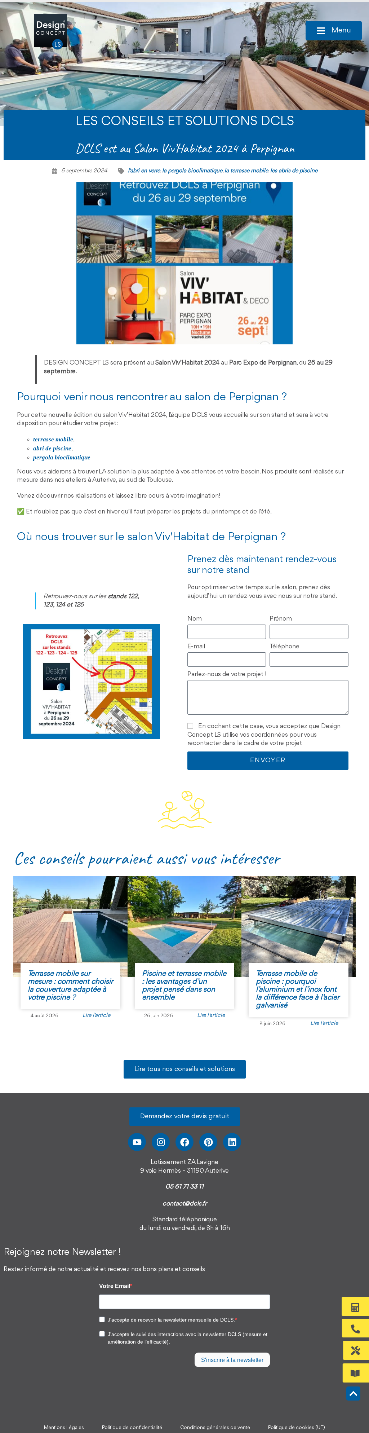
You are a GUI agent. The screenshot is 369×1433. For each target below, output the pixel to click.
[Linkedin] (232, 1142)
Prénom (281, 619)
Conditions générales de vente (215, 1427)
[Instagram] (161, 1142)
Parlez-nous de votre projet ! (226, 674)
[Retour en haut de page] (353, 1393)
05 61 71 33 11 (184, 1186)
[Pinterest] (208, 1142)
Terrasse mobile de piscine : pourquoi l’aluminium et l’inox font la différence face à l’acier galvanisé (297, 989)
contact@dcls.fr (185, 1203)
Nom (194, 619)
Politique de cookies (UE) (296, 1427)
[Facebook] (184, 1142)
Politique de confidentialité (132, 1427)
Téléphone (284, 646)
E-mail (196, 646)
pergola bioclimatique (61, 457)
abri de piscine (52, 448)
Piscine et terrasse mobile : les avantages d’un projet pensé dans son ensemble (184, 985)
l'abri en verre (144, 171)
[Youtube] (137, 1142)
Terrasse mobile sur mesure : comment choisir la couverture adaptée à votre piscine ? (70, 985)
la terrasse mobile (246, 171)
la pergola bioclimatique (192, 171)
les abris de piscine (293, 171)
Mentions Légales (64, 1427)
